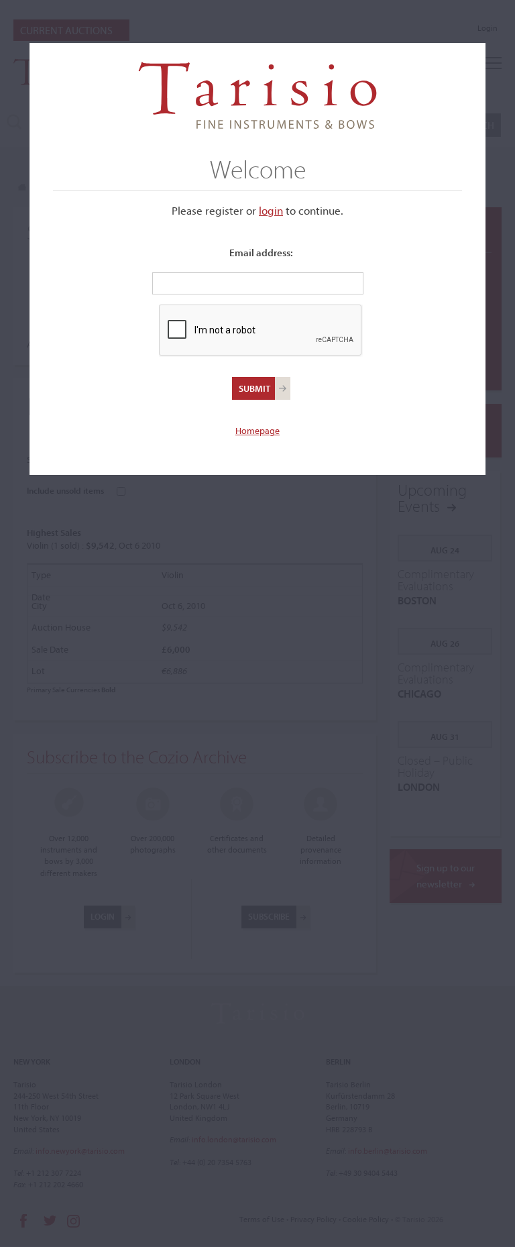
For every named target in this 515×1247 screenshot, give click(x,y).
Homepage (257, 431)
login (271, 210)
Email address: (261, 252)
